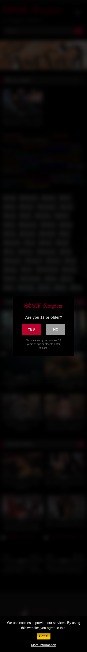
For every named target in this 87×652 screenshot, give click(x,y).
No (55, 329)
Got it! (43, 636)
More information (43, 645)
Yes (31, 329)
